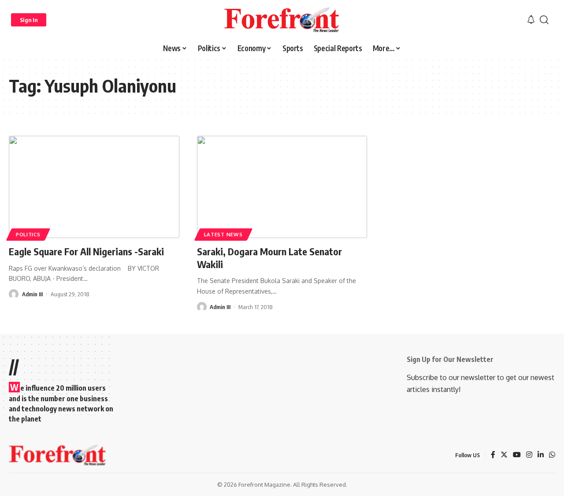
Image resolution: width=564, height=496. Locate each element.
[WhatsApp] (552, 455)
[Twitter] (504, 455)
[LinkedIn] (541, 455)
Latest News (223, 234)
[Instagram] (529, 455)
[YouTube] (517, 455)
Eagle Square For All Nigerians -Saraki (86, 251)
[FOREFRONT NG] (282, 20)
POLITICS (28, 234)
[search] (544, 19)
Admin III (32, 294)
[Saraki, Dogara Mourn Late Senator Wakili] (282, 187)
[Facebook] (493, 455)
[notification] (531, 20)
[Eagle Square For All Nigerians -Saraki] (94, 187)
